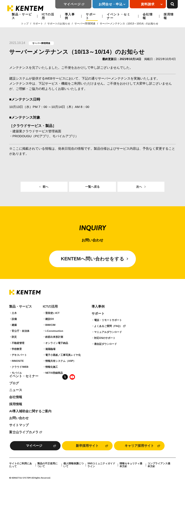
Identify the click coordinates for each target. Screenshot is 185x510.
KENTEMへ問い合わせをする (92, 258)
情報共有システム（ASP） (60, 360)
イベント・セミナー (118, 16)
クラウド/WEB (20, 366)
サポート (91, 16)
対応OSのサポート (104, 337)
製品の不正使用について (47, 465)
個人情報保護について (73, 465)
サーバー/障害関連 (84, 23)
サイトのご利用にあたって (20, 465)
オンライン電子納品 (56, 343)
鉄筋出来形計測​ (54, 336)
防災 (14, 336)
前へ (45, 186)
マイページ (72, 4)
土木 (14, 312)
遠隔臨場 (50, 348)
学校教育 (17, 348)
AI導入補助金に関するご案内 (30, 411)
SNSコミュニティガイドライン (101, 465)
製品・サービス (22, 16)
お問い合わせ (19, 418)
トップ (25, 23)
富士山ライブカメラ (23, 432)
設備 (14, 318)
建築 (14, 324)
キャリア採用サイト (139, 445)
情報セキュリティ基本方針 (131, 465)
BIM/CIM (50, 324)
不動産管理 (18, 343)
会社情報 (148, 16)
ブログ (14, 383)
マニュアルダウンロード (108, 331)
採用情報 (169, 16)
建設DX (49, 318)
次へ (139, 186)
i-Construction (54, 330)
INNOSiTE (18, 360)
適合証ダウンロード (105, 343)
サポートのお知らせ (58, 23)
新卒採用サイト (87, 445)
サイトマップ (19, 425)
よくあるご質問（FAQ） (108, 326)
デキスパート (19, 354)
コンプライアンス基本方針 (159, 465)
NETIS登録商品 (54, 372)
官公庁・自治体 (20, 330)
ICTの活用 (48, 16)
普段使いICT (52, 312)
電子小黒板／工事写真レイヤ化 (63, 354)
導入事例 (70, 16)
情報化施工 (51, 366)
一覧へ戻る (92, 186)
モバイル (17, 372)
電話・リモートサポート (108, 320)
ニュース (15, 390)
